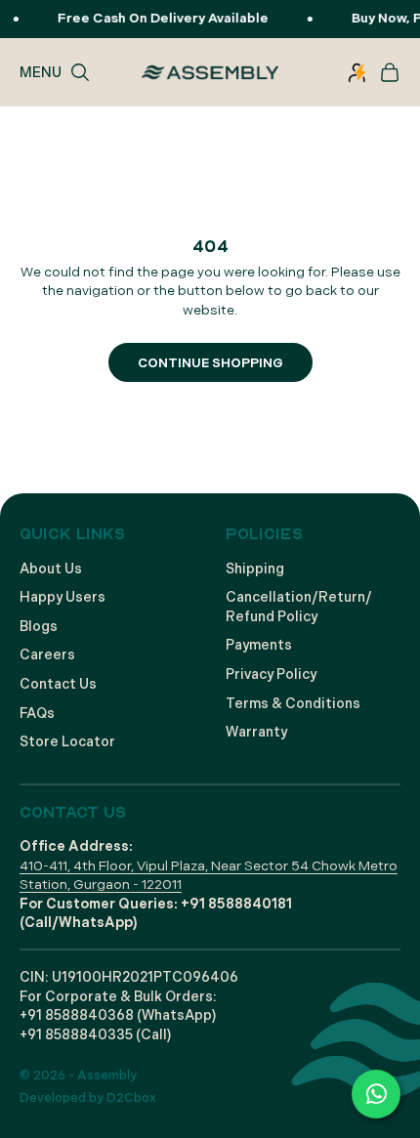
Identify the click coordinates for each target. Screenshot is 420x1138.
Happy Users (62, 597)
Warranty (256, 732)
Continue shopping (210, 363)
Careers (47, 655)
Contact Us (58, 684)
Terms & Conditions (293, 703)
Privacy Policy (271, 674)
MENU (41, 72)
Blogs (39, 626)
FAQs (37, 713)
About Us (51, 569)
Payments (259, 645)
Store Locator (67, 742)
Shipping (255, 569)
